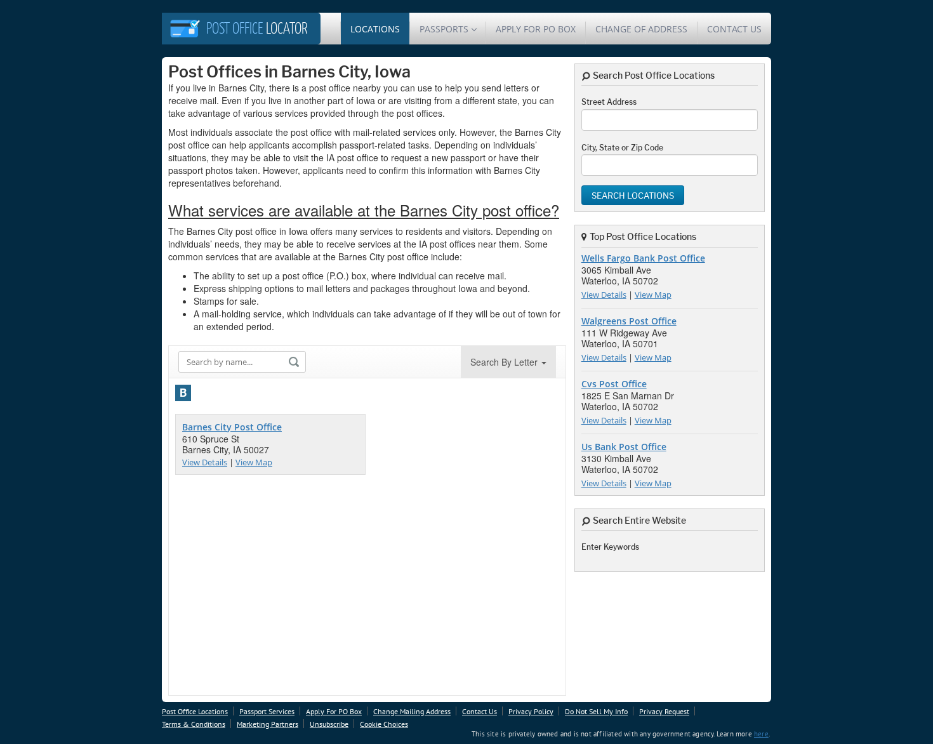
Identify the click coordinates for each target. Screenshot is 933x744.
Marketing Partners (267, 724)
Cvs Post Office (614, 384)
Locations (375, 29)
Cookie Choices (384, 724)
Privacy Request (664, 711)
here (761, 733)
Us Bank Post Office (623, 447)
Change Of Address (641, 29)
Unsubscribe (329, 724)
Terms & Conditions (193, 724)
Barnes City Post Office (232, 427)
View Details (204, 462)
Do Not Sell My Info (596, 711)
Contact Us (734, 29)
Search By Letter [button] (505, 361)
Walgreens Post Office (629, 321)
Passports (444, 29)
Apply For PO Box (536, 29)
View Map (253, 462)
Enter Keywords (610, 547)
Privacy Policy (530, 711)
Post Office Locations (195, 711)
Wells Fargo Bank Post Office (643, 258)
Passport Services (266, 711)
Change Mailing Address (412, 711)
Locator (257, 29)
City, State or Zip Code (622, 147)
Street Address (609, 102)
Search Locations (633, 195)
